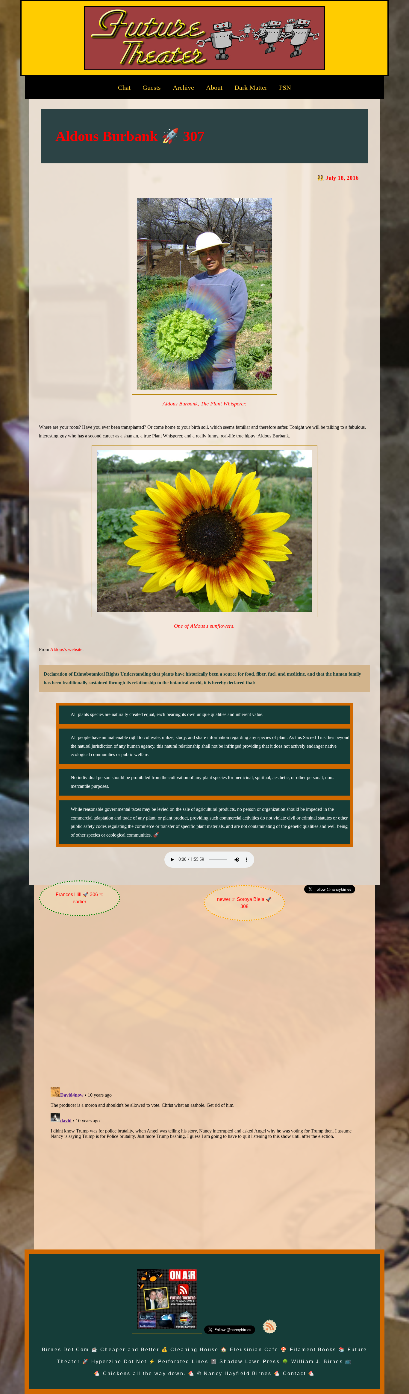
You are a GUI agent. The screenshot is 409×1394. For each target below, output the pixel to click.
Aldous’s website (66, 649)
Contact (294, 1373)
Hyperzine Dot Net (119, 1361)
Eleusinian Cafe (254, 1349)
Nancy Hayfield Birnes (238, 1373)
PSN (285, 87)
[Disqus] (204, 1005)
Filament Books (313, 1349)
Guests (152, 87)
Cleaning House (194, 1349)
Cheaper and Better (129, 1349)
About (214, 87)
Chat (124, 87)
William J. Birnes (317, 1361)
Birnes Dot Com (65, 1349)
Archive (183, 87)
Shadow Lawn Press (249, 1361)
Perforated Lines (183, 1361)
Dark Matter (250, 87)
